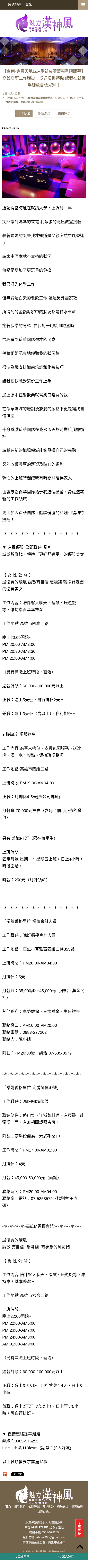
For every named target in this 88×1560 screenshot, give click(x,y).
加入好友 (67, 1556)
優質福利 (77, 1506)
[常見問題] (44, 51)
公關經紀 (34, 1506)
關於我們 (19, 1506)
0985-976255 (50, 1532)
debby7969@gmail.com (50, 1537)
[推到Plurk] (5, 1474)
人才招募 (23, 113)
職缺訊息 (64, 113)
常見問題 (48, 1506)
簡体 (28, 5)
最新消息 (44, 113)
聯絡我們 (14, 5)
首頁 (8, 1506)
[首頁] (44, 22)
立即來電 (23, 1556)
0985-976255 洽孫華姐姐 (47, 1527)
